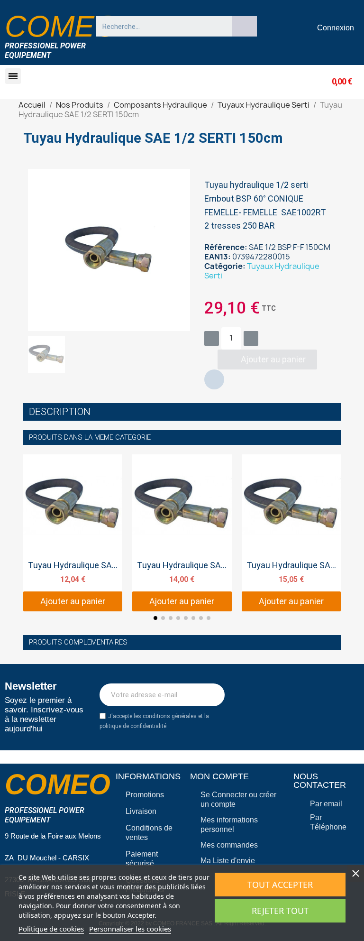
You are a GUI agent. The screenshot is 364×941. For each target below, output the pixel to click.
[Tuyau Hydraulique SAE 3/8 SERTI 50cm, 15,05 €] (291, 532)
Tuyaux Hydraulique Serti (261, 271)
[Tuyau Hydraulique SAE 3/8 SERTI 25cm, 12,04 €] (72, 532)
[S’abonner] (212, 694)
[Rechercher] (244, 26)
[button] (13, 76)
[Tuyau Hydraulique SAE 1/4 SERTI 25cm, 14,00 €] (181, 532)
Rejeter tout (280, 910)
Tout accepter (280, 884)
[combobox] (159, 26)
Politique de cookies (51, 928)
